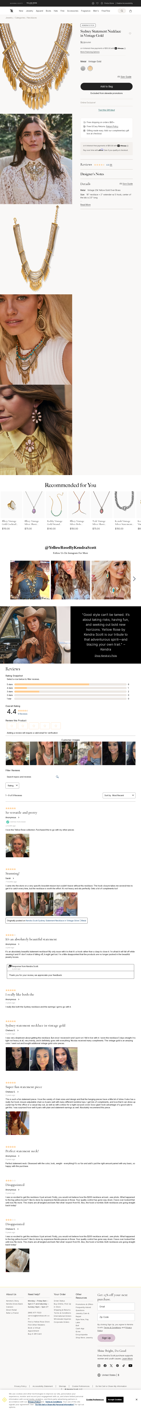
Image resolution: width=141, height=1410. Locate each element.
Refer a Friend (12, 1313)
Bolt (77, 1325)
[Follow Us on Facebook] (105, 1366)
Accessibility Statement (43, 1386)
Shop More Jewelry (84, 1337)
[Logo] (11, 11)
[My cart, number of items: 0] (130, 10)
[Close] (137, 1400)
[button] (11, 726)
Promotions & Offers (84, 1304)
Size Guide (125, 76)
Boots (48, 11)
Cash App (80, 1328)
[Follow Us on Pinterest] (117, 1366)
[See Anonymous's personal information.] (18, 817)
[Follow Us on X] (111, 1366)
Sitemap (62, 1386)
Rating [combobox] (10, 785)
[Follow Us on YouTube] (130, 1366)
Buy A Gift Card (34, 1334)
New (21, 11)
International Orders (62, 1316)
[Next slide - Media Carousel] (134, 579)
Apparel (39, 11)
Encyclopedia (82, 1334)
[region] (70, 1400)
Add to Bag (106, 86)
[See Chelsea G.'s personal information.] (18, 1030)
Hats (56, 11)
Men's (96, 11)
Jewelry (29, 11)
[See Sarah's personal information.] (13, 878)
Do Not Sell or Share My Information (111, 1386)
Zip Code (104, 1317)
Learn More (127, 1358)
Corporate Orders (61, 1322)
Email (102, 1306)
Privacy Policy (20, 1386)
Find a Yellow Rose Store (39, 1322)
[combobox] (121, 795)
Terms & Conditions (62, 1313)
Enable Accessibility (125, 3)
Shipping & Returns (62, 1310)
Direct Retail (11, 1310)
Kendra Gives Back (14, 1304)
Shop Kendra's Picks (106, 655)
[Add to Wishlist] (130, 33)
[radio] (83, 68)
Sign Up (106, 1338)
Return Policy (112, 126)
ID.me (78, 1331)
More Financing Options (90, 52)
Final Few (106, 11)
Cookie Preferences (81, 1386)
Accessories (72, 11)
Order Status (59, 1301)
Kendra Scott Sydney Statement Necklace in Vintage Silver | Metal (56, 920)
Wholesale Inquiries (62, 1319)
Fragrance (85, 11)
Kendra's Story (12, 1301)
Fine (62, 11)
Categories (20, 18)
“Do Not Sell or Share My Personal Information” (54, 1404)
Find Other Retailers (36, 1325)
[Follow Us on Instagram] (98, 1366)
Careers (9, 1307)
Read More (85, 205)
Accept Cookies (115, 1399)
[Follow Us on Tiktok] (123, 1366)
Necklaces (32, 18)
